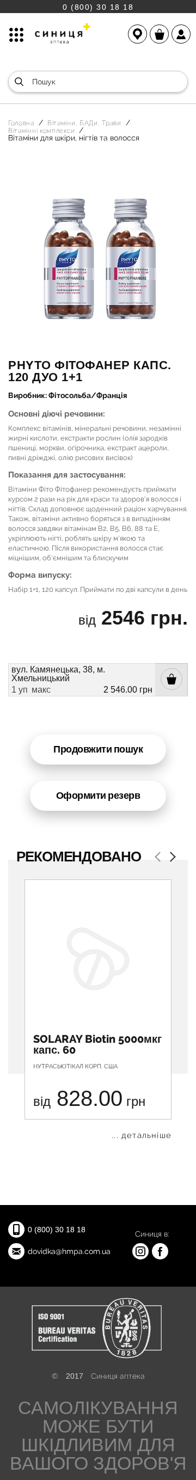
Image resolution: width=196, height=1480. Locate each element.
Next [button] (170, 858)
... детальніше (141, 1136)
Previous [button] (159, 858)
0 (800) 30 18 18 (98, 7)
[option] (97, 1009)
